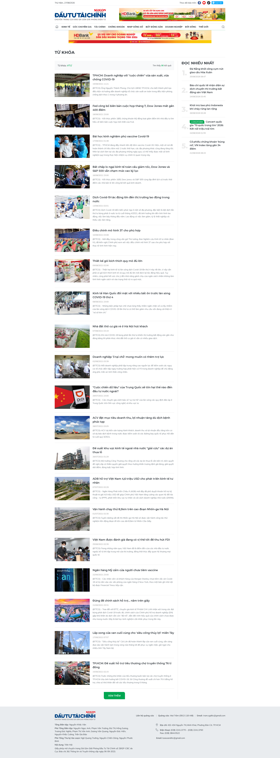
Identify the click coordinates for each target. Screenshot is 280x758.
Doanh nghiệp (173, 27)
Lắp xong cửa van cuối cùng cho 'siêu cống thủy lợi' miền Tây (133, 633)
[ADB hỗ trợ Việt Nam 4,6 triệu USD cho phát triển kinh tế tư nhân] (72, 488)
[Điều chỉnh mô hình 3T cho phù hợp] (72, 240)
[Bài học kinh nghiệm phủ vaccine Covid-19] (72, 146)
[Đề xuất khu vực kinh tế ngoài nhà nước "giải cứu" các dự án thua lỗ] (72, 458)
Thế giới (203, 27)
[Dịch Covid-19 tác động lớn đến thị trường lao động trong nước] (72, 207)
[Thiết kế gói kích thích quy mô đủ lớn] (72, 270)
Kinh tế (66, 27)
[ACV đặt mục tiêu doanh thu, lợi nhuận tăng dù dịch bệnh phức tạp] (72, 427)
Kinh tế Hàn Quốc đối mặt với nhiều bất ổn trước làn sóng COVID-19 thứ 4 (131, 295)
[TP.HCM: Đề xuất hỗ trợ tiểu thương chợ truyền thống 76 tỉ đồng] (72, 673)
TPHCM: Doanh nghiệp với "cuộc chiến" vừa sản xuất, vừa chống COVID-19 (131, 77)
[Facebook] (199, 3)
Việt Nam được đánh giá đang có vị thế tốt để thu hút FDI (131, 539)
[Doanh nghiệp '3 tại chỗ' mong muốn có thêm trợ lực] (72, 366)
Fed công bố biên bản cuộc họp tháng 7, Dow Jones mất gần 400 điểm (133, 108)
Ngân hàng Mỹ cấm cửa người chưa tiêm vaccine (125, 570)
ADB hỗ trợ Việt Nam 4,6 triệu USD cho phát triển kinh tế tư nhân (133, 480)
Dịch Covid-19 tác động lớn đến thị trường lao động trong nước (131, 199)
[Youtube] (204, 3)
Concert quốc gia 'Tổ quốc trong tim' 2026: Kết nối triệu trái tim (207, 125)
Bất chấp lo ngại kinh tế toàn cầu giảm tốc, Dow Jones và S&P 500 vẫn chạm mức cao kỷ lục (131, 168)
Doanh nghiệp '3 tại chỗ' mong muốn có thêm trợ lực (128, 357)
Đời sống (190, 27)
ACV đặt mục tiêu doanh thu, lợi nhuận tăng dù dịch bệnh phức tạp (131, 419)
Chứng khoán (116, 27)
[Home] (57, 27)
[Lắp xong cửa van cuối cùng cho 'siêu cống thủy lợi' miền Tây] (72, 642)
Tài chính (99, 27)
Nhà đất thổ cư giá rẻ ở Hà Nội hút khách (120, 326)
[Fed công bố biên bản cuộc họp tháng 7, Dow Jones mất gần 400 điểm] (72, 115)
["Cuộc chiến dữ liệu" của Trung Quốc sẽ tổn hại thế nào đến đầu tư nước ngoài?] (72, 397)
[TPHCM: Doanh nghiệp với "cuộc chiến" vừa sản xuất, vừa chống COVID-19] (72, 85)
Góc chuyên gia (82, 27)
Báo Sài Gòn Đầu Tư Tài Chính (80, 14)
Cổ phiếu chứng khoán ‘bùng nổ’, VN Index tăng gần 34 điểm (207, 145)
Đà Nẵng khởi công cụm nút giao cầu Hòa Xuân (206, 71)
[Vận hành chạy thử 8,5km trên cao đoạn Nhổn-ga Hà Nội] (72, 519)
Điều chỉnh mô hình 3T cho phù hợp (116, 230)
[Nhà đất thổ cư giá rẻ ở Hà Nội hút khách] (72, 336)
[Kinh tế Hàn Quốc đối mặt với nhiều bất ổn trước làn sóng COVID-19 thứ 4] (72, 303)
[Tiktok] (208, 3)
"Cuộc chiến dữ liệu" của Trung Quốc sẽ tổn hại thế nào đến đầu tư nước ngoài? (132, 389)
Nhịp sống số (135, 27)
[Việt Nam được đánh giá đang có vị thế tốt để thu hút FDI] (72, 549)
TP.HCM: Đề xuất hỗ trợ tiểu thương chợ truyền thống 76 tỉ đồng (132, 665)
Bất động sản (154, 27)
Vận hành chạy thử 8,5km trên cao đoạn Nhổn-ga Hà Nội (131, 509)
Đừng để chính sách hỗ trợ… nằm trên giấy (121, 600)
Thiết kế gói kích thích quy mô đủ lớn (117, 261)
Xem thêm (114, 695)
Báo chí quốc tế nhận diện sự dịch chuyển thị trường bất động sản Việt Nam (207, 89)
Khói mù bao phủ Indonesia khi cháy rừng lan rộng (206, 107)
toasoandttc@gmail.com (173, 738)
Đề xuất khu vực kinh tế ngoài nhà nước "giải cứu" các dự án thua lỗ (133, 450)
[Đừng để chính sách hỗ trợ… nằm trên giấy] (72, 610)
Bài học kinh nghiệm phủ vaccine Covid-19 (121, 136)
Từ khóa (65, 52)
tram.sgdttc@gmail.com (214, 715)
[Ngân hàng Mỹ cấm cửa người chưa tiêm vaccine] (72, 580)
